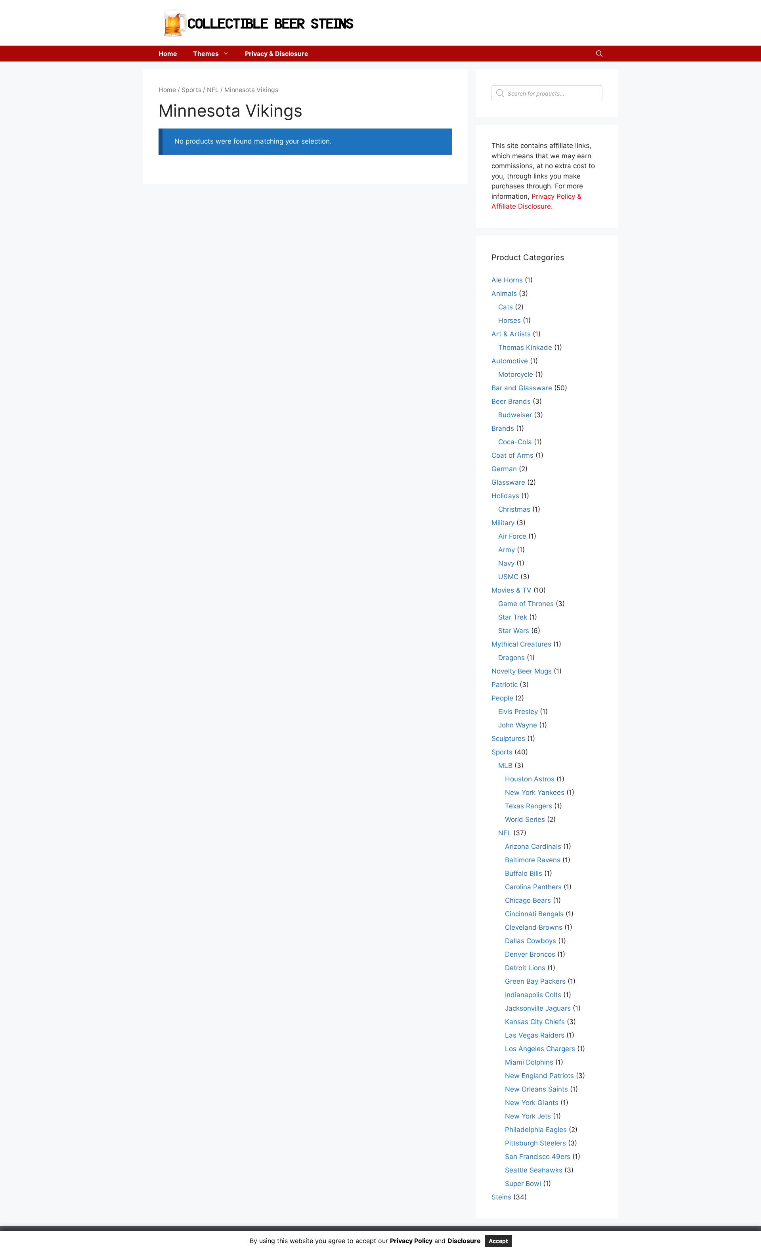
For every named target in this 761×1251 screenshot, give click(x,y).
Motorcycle (515, 374)
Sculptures (508, 739)
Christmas (514, 509)
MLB (505, 765)
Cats (505, 307)
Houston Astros (529, 779)
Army (506, 550)
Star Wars (513, 631)
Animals (504, 293)
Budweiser (515, 415)
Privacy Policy (411, 1241)
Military (502, 523)
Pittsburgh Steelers (535, 1143)
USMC (508, 577)
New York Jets (528, 1116)
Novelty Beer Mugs (521, 671)
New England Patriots (539, 1076)
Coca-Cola (515, 442)
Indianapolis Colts (533, 995)
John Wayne (517, 725)
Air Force (512, 536)
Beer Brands (511, 401)
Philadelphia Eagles (536, 1130)
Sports (191, 90)
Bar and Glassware (521, 388)
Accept (498, 1241)
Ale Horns (507, 280)
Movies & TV (511, 590)
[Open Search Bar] (599, 53)
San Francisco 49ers (537, 1157)
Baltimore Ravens (532, 860)
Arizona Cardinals (533, 846)
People (502, 698)
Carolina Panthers (533, 887)
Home (168, 54)
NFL (213, 90)
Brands (502, 428)
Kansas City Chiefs (535, 1022)
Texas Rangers (528, 806)
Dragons (511, 658)
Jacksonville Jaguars (538, 1008)
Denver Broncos (530, 954)
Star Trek (512, 617)
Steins (501, 1197)
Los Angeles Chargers (540, 1049)
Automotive (509, 361)
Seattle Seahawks (533, 1170)
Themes (206, 54)
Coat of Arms (512, 455)
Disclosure (464, 1241)
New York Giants (531, 1103)
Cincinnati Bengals (534, 914)
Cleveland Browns (533, 927)
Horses (509, 320)
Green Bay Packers (535, 981)
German (504, 469)
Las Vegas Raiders (534, 1035)
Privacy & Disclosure (276, 54)
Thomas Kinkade (525, 347)
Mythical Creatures (521, 644)
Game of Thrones (526, 604)
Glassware (508, 482)
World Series (525, 819)
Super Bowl (523, 1184)
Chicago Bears (528, 900)
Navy (506, 563)
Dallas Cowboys (530, 941)
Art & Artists (511, 334)
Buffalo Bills (523, 873)
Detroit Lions (525, 968)
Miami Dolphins (529, 1062)
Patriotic (504, 685)
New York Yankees (534, 792)
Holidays (505, 496)
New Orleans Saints (536, 1089)
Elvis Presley (518, 712)
